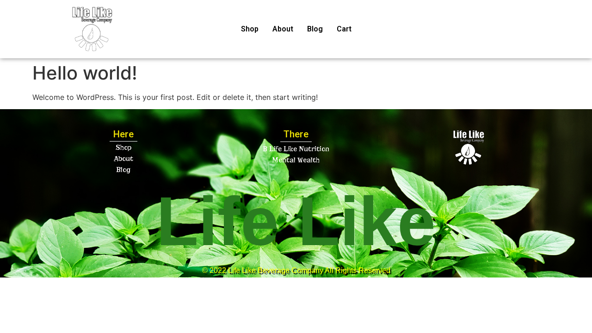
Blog (315, 29)
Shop (250, 29)
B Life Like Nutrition (296, 149)
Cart (344, 29)
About (282, 29)
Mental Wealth (296, 160)
